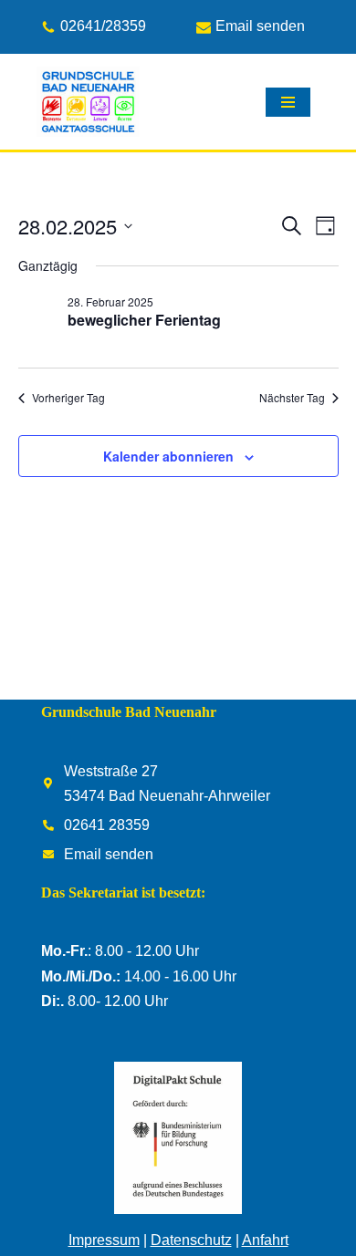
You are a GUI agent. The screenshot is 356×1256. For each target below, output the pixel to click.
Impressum (104, 1240)
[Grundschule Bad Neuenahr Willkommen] (88, 102)
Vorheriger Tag (68, 397)
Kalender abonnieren (168, 456)
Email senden (260, 26)
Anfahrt (265, 1240)
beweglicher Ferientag (144, 319)
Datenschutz (191, 1240)
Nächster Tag (292, 397)
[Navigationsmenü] (288, 102)
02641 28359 (107, 825)
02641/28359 (103, 26)
